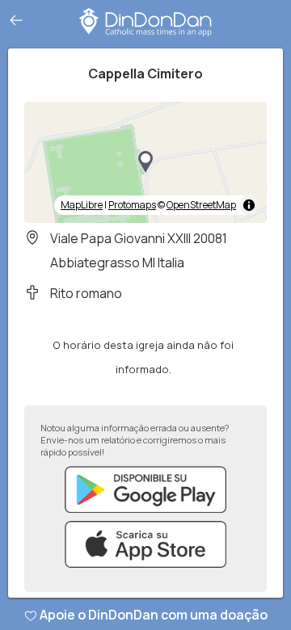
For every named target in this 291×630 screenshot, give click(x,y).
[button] (145, 162)
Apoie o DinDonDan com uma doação (154, 615)
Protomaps (132, 205)
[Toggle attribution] (249, 205)
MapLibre (82, 205)
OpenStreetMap (201, 205)
